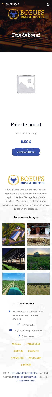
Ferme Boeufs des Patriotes (24, 373)
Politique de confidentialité (25, 377)
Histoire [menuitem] (18, 351)
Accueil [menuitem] (16, 344)
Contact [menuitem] (26, 365)
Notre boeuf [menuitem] (33, 344)
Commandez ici (26, 152)
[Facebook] (48, 4)
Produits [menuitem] (33, 351)
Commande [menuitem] (35, 358)
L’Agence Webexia (26, 380)
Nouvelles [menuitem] (17, 358)
